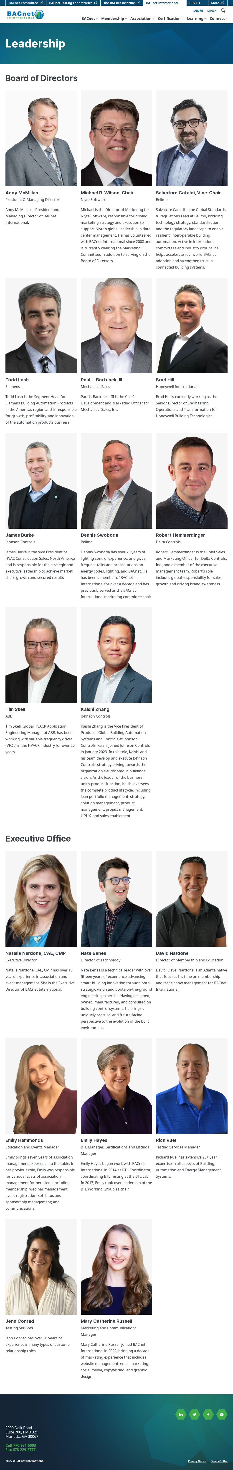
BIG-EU (194, 3)
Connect (217, 18)
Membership (112, 18)
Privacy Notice (197, 1461)
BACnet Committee (23, 3)
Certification (169, 18)
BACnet (88, 18)
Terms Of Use (219, 1461)
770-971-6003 (24, 1445)
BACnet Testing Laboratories (70, 3)
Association (141, 18)
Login (212, 11)
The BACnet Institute (119, 3)
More (215, 3)
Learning (195, 18)
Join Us (198, 11)
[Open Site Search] (223, 10)
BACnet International (162, 3)
